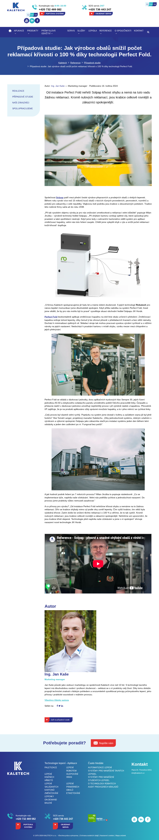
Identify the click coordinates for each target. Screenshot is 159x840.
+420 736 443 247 (100, 9)
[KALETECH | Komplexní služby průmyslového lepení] (15, 6)
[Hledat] (148, 32)
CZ (147, 4)
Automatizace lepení (100, 767)
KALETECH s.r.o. (50, 835)
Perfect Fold (51, 317)
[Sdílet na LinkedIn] (62, 706)
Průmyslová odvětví (48, 32)
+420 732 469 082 (50, 9)
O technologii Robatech (102, 783)
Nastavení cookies (107, 835)
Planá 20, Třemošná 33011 (142, 770)
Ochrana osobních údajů (89, 835)
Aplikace (19, 31)
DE (155, 4)
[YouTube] (26, 23)
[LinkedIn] (32, 23)
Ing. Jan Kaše (58, 86)
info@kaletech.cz (138, 773)
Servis (71, 31)
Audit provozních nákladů (103, 787)
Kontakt (138, 31)
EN (151, 4)
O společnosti (123, 31)
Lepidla (93, 31)
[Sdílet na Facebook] (57, 706)
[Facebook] (37, 20)
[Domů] (10, 30)
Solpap (60, 197)
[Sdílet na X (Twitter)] (60, 706)
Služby (81, 31)
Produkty (32, 31)
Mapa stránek (121, 835)
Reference (105, 31)
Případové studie (92, 62)
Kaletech (62, 62)
